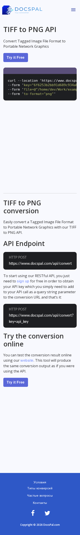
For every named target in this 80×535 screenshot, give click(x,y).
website (27, 360)
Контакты (40, 503)
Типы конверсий (39, 488)
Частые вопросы (40, 495)
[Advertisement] (40, 150)
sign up (23, 281)
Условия (40, 482)
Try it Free (16, 57)
